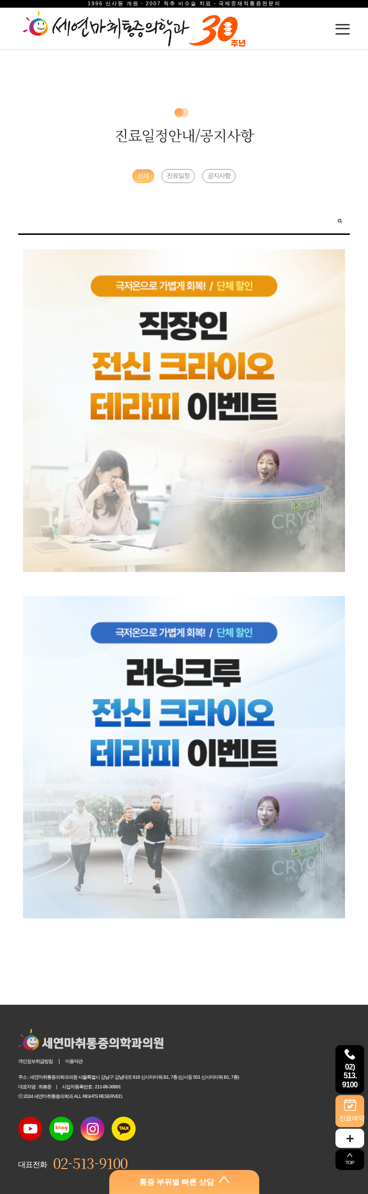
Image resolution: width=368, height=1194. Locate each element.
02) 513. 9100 (349, 1076)
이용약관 (73, 1061)
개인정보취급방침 (35, 1061)
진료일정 (178, 175)
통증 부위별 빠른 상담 (176, 1182)
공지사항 (218, 175)
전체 (143, 175)
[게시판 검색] (340, 220)
